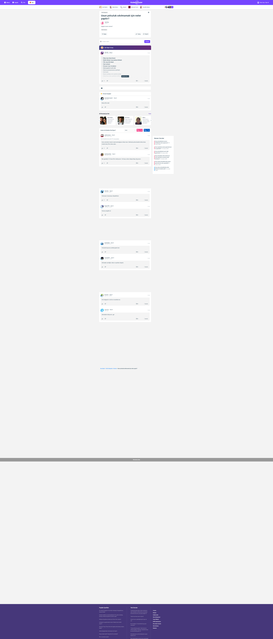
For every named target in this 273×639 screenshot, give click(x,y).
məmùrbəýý (107, 242)
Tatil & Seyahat (104, 12)
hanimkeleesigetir (108, 98)
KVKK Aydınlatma (157, 621)
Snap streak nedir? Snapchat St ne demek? (108, 634)
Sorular (115, 368)
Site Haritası (156, 625)
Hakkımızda (155, 614)
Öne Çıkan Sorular (157, 623)
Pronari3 (106, 294)
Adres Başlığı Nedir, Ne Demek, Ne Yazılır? (108, 631)
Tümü (149, 113)
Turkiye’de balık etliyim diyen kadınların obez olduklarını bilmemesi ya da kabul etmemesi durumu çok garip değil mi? (139, 612)
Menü (8, 2)
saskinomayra (107, 135)
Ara (24, 2)
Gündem (124, 7)
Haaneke (106, 190)
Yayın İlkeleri (156, 619)
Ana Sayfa (102, 368)
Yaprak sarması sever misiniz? (137, 616)
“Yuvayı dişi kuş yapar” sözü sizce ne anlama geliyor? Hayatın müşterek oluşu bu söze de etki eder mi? (139, 630)
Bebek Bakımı (115, 7)
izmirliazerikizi (107, 154)
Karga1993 (106, 205)
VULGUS (106, 52)
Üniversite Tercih (134, 7)
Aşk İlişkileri (104, 7)
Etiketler (155, 628)
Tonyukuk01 (107, 257)
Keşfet (16, 2)
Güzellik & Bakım (146, 7)
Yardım (154, 610)
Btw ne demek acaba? (104, 636)
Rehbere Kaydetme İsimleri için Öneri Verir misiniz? (110, 619)
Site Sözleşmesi (156, 617)
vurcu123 (106, 309)
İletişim (154, 612)
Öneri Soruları (104, 29)
